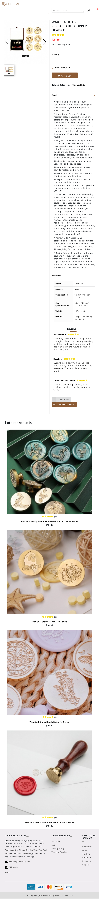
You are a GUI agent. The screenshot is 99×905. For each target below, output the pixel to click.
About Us (55, 841)
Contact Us (87, 847)
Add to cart (66, 76)
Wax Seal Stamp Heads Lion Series (49, 621)
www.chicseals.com (64, 895)
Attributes (56, 275)
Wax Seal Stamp (17, 850)
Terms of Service (59, 852)
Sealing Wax (31, 850)
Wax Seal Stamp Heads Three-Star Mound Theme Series (49, 521)
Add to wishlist (63, 68)
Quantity (55, 54)
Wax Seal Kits (78, 85)
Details (55, 95)
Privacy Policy (57, 848)
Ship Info (86, 865)
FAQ (53, 845)
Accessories (25, 854)
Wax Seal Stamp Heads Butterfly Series (49, 722)
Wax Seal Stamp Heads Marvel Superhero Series (49, 822)
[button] (44, 42)
